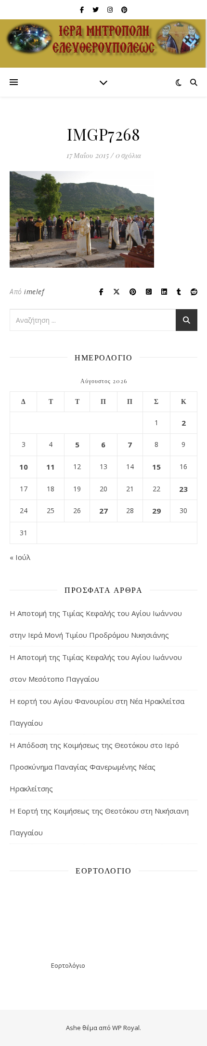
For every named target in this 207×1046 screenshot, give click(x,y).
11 (50, 467)
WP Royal (126, 1027)
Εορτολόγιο (68, 965)
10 (23, 467)
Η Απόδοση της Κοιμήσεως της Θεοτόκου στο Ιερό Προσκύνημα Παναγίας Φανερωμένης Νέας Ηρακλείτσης (94, 766)
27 (103, 511)
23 (183, 489)
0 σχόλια (128, 155)
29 (156, 511)
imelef (34, 291)
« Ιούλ (20, 557)
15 (156, 467)
